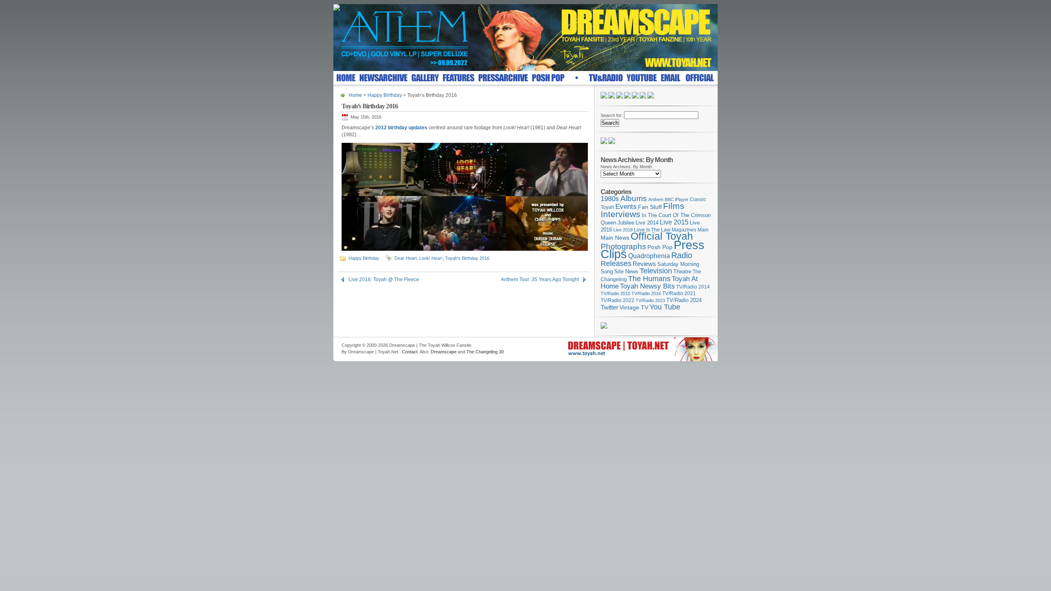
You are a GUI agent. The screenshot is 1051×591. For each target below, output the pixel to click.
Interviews (620, 214)
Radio (681, 255)
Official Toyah (662, 236)
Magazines (684, 230)
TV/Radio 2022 (617, 300)
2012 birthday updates (401, 128)
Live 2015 (674, 222)
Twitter (609, 307)
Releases (616, 263)
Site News (626, 272)
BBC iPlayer (676, 199)
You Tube (664, 307)
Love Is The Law (652, 230)
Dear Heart (406, 258)
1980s (610, 199)
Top (707, 343)
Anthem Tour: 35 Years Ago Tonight (540, 279)
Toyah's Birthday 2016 (467, 258)
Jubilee (625, 223)
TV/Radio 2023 (650, 300)
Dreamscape (444, 351)
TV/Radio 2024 (684, 300)
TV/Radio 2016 (646, 293)
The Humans (649, 279)
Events (626, 207)
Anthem (655, 199)
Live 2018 (623, 229)
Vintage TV (634, 308)
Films (673, 206)
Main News (615, 237)
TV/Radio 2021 (679, 293)
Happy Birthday (384, 95)
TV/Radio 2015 (615, 293)
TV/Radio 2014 (693, 287)
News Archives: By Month (626, 166)
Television (656, 270)
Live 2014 (647, 223)
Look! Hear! (431, 258)
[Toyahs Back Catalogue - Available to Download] (604, 327)
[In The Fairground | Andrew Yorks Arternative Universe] (611, 142)
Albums (633, 198)
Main (703, 230)
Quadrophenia (649, 255)
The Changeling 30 (485, 351)
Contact (410, 351)
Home (355, 95)
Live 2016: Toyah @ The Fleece (384, 279)
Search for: (612, 115)
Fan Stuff (650, 207)
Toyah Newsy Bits (647, 286)
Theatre (682, 271)
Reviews (644, 263)
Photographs (623, 246)
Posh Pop (659, 247)
